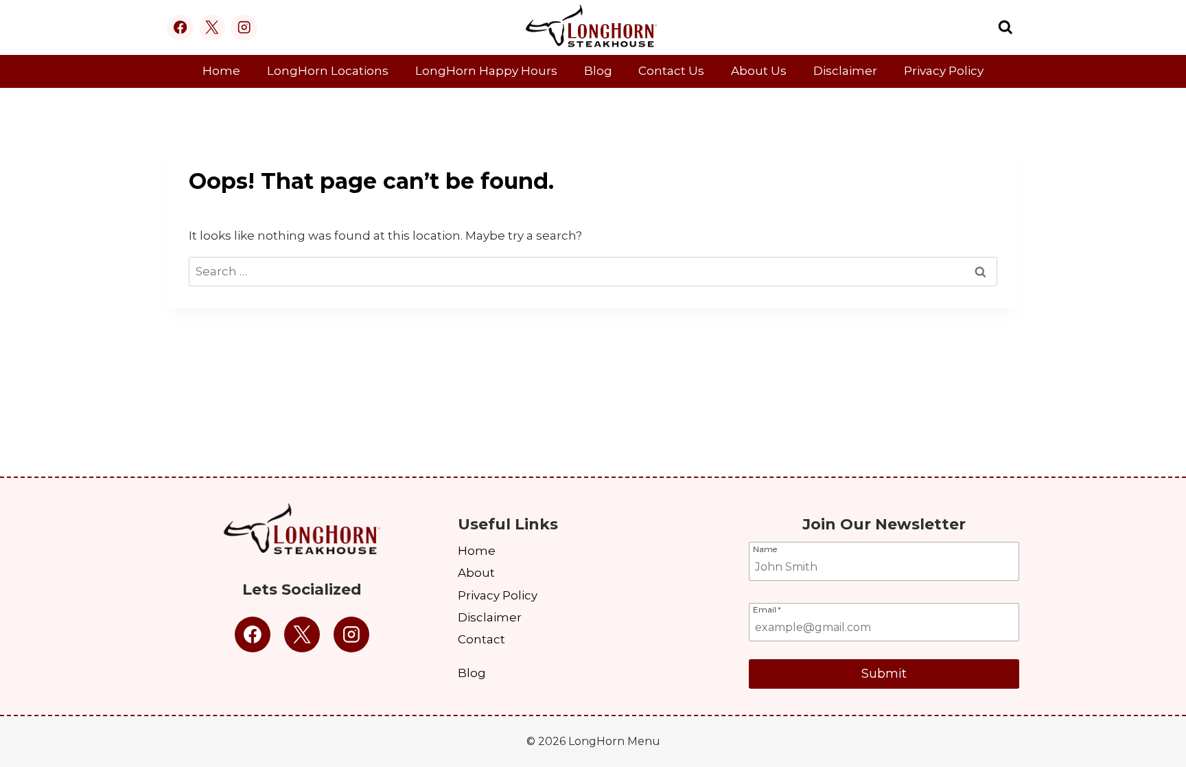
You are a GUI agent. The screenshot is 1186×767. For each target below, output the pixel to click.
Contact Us (671, 71)
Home (221, 71)
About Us (759, 71)
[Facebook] (180, 27)
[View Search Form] (1005, 27)
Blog (598, 71)
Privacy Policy (944, 71)
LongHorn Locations (327, 71)
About (476, 573)
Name (765, 548)
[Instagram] (244, 27)
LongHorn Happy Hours (486, 71)
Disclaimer (845, 71)
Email (767, 609)
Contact (481, 639)
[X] (212, 27)
